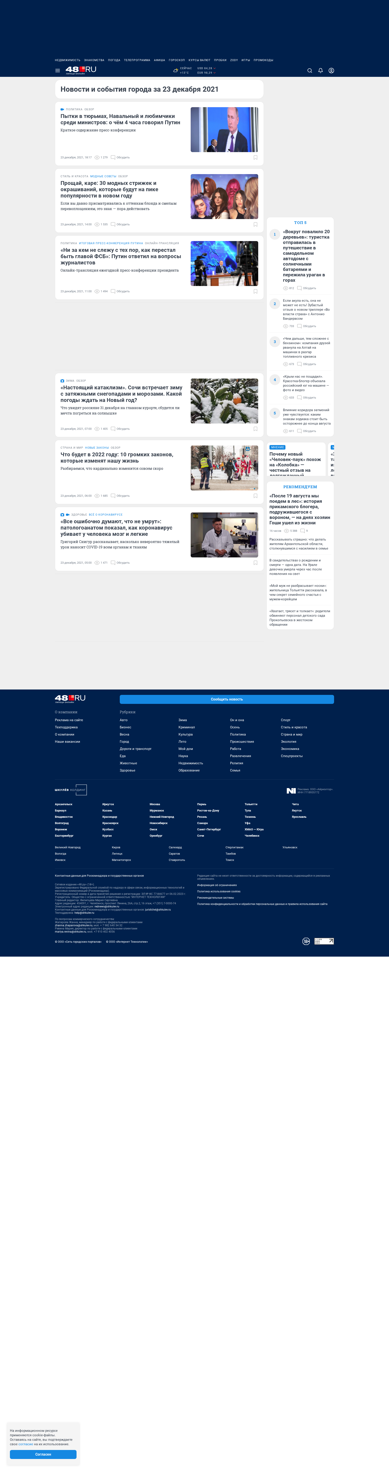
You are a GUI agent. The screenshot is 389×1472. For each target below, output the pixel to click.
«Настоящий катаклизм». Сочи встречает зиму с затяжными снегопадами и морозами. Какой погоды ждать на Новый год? (121, 393)
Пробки (220, 60)
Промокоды (263, 60)
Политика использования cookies (218, 891)
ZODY (234, 60)
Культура (186, 734)
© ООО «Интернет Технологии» (127, 941)
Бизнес (125, 727)
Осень (235, 727)
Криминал (187, 727)
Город (124, 742)
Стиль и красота (294, 727)
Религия (236, 763)
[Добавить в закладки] (255, 157)
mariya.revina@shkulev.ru (70, 931)
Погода (114, 60)
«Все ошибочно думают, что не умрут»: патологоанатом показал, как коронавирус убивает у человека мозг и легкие (116, 527)
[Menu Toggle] (57, 70)
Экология (288, 742)
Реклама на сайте (69, 720)
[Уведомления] (320, 70)
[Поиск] (309, 70)
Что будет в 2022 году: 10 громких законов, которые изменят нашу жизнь (117, 457)
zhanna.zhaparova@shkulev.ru (74, 925)
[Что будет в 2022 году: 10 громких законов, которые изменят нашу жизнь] (224, 468)
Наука (183, 756)
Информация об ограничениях (217, 885)
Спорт (285, 720)
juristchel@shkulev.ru (158, 909)
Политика (238, 734)
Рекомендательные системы (215, 897)
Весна (124, 734)
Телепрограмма (137, 60)
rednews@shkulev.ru (107, 906)
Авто (124, 720)
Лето (182, 742)
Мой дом (186, 749)
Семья (235, 770)
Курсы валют (199, 60)
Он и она (237, 720)
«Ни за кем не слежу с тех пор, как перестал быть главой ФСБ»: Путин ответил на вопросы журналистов (121, 256)
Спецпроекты (292, 756)
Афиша (159, 60)
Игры (246, 60)
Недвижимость (68, 60)
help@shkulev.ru (84, 912)
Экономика (290, 749)
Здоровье (127, 770)
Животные (128, 763)
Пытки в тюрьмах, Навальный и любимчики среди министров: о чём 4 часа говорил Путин (120, 119)
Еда (123, 756)
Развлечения (240, 756)
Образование (189, 770)
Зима (183, 720)
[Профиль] (331, 70)
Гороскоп (177, 60)
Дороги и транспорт (136, 749)
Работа (235, 749)
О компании (64, 734)
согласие (25, 1444)
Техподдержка (66, 727)
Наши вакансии (67, 742)
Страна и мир (291, 734)
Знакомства (94, 60)
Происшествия (242, 742)
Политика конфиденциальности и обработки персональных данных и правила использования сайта (262, 904)
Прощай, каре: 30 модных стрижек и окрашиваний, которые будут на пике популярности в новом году (109, 189)
